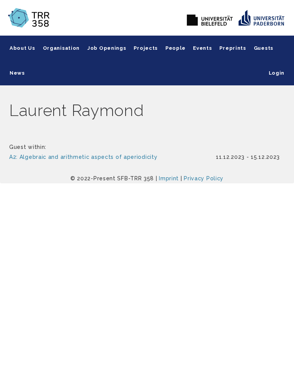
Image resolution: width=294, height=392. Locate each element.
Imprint (169, 178)
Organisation (61, 48)
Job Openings (106, 48)
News (17, 73)
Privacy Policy (204, 178)
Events (202, 48)
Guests (263, 48)
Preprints (232, 48)
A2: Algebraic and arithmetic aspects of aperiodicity (83, 157)
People (175, 48)
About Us (22, 48)
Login (277, 73)
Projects (146, 48)
